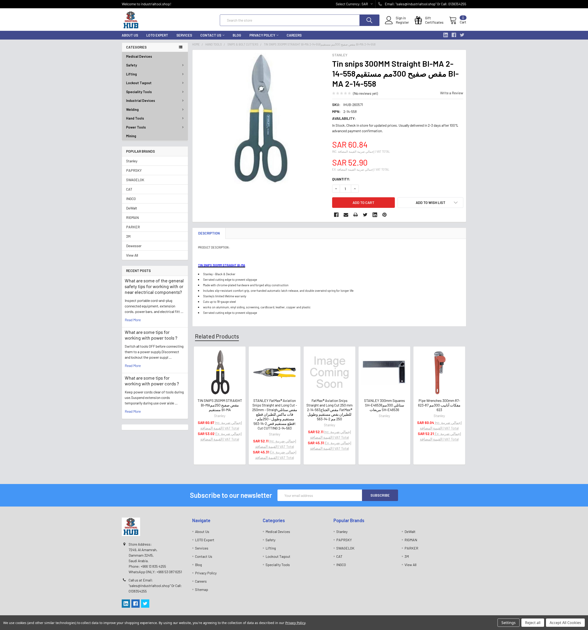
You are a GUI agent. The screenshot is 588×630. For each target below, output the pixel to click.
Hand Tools (135, 118)
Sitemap (201, 589)
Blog (237, 35)
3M (128, 236)
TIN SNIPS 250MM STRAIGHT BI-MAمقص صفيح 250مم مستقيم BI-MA (220, 405)
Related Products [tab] (217, 336)
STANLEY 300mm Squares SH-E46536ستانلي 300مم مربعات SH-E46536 (384, 405)
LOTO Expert (157, 35)
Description (209, 233)
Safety (131, 65)
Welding (132, 109)
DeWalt (131, 208)
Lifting (131, 74)
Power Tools (136, 127)
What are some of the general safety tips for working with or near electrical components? (154, 286)
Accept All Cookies (565, 622)
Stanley (131, 161)
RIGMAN (132, 217)
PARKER (133, 227)
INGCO (131, 198)
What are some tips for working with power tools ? (151, 335)
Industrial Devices (140, 100)
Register (402, 22)
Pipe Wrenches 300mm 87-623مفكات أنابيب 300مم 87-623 (439, 405)
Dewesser (133, 245)
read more (133, 320)
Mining (131, 136)
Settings (508, 622)
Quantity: (341, 179)
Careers (294, 35)
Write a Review (451, 93)
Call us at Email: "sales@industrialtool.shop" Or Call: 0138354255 (155, 585)
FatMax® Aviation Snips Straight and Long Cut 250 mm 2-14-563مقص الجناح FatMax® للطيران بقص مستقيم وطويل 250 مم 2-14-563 (329, 409)
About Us (130, 35)
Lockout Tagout (139, 83)
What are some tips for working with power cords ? (152, 380)
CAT (129, 189)
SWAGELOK (135, 180)
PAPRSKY (134, 170)
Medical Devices (139, 56)
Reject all (532, 622)
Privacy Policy (262, 35)
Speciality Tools (139, 92)
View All (132, 255)
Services (184, 35)
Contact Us (210, 35)
